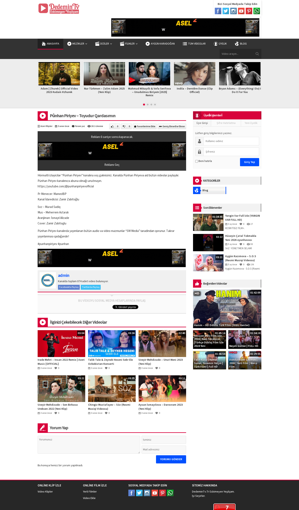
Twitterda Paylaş (90, 287)
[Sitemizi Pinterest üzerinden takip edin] (162, 493)
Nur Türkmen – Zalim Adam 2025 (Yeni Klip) (101, 90)
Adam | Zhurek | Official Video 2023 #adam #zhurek (56, 90)
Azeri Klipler (46, 126)
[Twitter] (226, 11)
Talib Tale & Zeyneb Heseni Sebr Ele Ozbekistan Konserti (110, 362)
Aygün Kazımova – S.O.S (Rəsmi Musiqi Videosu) (240, 258)
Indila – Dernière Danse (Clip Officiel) (192, 90)
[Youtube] (241, 11)
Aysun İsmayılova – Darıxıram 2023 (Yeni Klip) (161, 407)
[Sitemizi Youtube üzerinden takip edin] (155, 493)
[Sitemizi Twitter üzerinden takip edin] (139, 493)
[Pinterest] (249, 11)
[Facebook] (218, 11)
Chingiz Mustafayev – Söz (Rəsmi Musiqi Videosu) (109, 407)
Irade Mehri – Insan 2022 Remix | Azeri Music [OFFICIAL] (61, 362)
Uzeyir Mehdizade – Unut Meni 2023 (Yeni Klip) (161, 362)
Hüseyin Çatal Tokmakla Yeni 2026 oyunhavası (240, 238)
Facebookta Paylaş (69, 287)
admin (63, 275)
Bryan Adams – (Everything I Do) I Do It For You (237, 90)
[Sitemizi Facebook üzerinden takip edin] (131, 493)
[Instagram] (233, 11)
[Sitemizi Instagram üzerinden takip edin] (147, 493)
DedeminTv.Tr (200, 492)
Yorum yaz (80, 126)
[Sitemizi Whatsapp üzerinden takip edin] (170, 493)
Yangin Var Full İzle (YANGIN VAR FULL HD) (242, 218)
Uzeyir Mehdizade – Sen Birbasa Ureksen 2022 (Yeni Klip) (58, 407)
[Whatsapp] (256, 11)
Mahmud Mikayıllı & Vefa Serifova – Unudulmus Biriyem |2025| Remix (146, 92)
